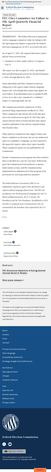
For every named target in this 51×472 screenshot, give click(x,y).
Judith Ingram (9, 231)
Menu (2, 7)
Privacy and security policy (14, 349)
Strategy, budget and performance (17, 361)
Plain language (8, 353)
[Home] (22, 8)
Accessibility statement (12, 357)
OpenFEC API (7, 390)
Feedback (40, 470)
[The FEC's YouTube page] (10, 444)
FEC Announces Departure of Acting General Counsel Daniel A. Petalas (23, 271)
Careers (5, 335)
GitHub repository (10, 394)
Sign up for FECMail (16, 451)
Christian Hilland (10, 253)
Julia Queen (8, 242)
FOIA (4, 386)
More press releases (12, 280)
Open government (10, 372)
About (4, 330)
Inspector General (10, 380)
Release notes (8, 398)
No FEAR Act (7, 368)
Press (4, 339)
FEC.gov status (8, 403)
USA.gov (5, 376)
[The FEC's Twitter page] (4, 444)
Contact (5, 343)
